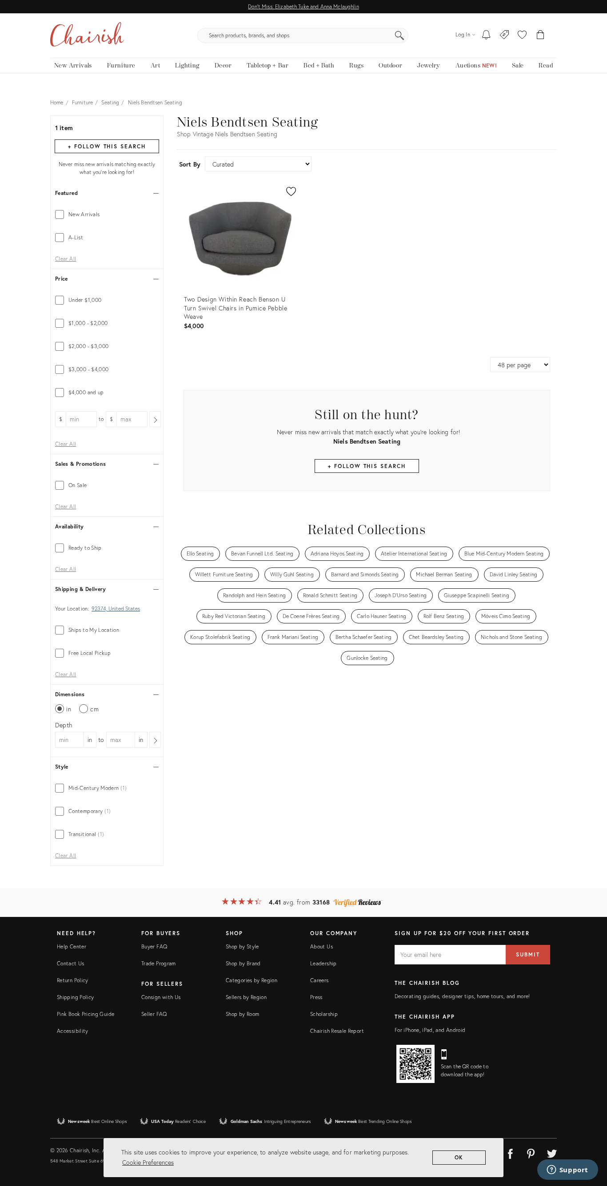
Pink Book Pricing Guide (85, 1014)
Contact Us (70, 963)
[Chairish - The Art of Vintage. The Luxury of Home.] (87, 35)
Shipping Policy (75, 997)
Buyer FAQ (154, 946)
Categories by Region (251, 980)
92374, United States (116, 608)
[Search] (399, 35)
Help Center (71, 946)
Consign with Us (160, 997)
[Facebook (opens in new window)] (510, 1152)
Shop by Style (242, 946)
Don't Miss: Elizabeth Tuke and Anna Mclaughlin (303, 6)
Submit (528, 954)
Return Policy (72, 980)
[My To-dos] (486, 35)
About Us (321, 946)
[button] (522, 35)
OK (459, 1157)
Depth (63, 725)
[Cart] (540, 35)
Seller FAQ (154, 1014)
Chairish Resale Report (337, 1030)
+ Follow (106, 146)
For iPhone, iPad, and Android (430, 1030)
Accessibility (72, 1030)
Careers (319, 980)
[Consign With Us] (504, 35)
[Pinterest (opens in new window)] (531, 1152)
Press (316, 997)
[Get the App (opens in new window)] (415, 1064)
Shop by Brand (243, 963)
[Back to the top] (589, 1139)
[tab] (107, 214)
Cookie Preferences (148, 1162)
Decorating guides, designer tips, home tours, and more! (462, 996)
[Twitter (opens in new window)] (552, 1152)
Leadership (323, 963)
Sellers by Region (246, 997)
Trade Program (158, 963)
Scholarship (324, 1014)
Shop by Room (242, 1014)
